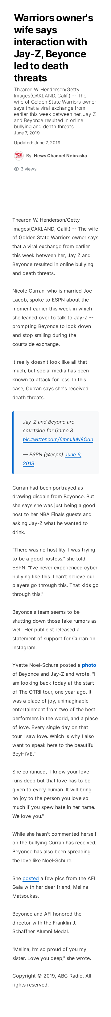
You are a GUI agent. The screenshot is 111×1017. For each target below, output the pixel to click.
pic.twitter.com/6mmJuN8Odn (58, 439)
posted (31, 878)
